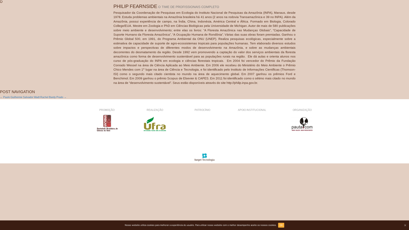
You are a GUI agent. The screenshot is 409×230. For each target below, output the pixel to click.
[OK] (405, 225)
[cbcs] (107, 124)
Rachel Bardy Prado (53, 97)
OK (281, 225)
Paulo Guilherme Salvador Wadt (20, 97)
